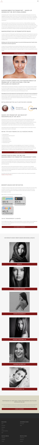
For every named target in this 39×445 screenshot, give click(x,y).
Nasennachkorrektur (19, 364)
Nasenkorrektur (19, 389)
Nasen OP (19, 264)
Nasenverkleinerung (19, 289)
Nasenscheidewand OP (19, 313)
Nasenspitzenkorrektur (19, 339)
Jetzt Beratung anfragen (19, 53)
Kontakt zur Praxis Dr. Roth (6, 174)
